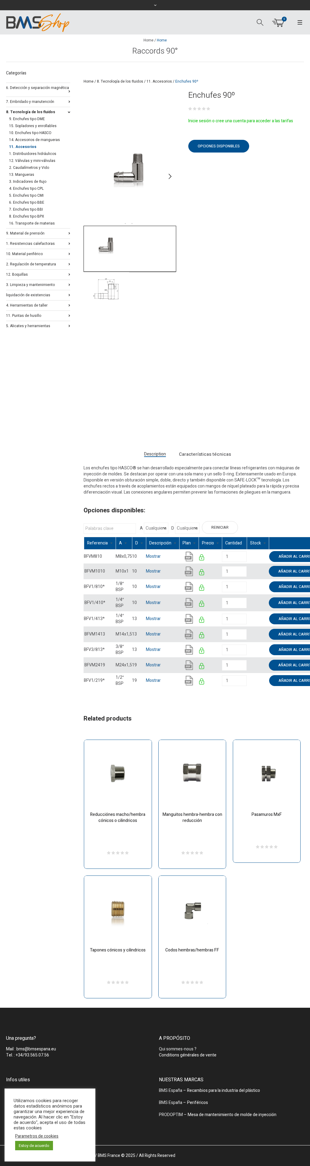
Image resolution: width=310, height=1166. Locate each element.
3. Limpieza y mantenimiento (30, 284)
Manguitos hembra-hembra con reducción (192, 817)
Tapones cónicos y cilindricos (118, 950)
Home (148, 40)
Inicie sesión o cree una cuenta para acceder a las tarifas (240, 121)
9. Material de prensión (25, 233)
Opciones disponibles (219, 146)
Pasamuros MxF (267, 814)
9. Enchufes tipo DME (27, 119)
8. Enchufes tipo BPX (26, 216)
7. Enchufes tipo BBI (26, 209)
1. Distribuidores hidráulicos (32, 153)
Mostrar (153, 556)
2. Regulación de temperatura (31, 263)
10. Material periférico (24, 253)
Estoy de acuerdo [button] (34, 1145)
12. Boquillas (17, 274)
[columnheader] (100, 543)
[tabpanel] (130, 176)
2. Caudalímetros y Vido (29, 167)
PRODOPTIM (171, 1115)
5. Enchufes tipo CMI (26, 195)
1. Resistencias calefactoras (30, 243)
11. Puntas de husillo (23, 315)
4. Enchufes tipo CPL (26, 188)
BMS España (170, 1090)
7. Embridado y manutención (30, 101)
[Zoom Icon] (130, 176)
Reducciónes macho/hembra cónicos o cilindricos (117, 817)
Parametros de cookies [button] (36, 1136)
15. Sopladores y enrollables (33, 126)
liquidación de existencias (28, 294)
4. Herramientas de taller (27, 305)
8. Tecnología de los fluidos (120, 81)
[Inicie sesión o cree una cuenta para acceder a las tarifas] (202, 558)
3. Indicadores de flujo (27, 181)
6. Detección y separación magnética (37, 87)
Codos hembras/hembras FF (192, 950)
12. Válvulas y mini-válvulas (32, 160)
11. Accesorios (159, 81)
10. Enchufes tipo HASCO (30, 133)
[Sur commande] (247, 556)
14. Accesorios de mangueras (34, 140)
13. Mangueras (21, 174)
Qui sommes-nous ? (177, 1049)
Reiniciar (220, 527)
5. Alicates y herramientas (28, 325)
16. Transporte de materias (32, 223)
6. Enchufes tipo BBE (26, 202)
